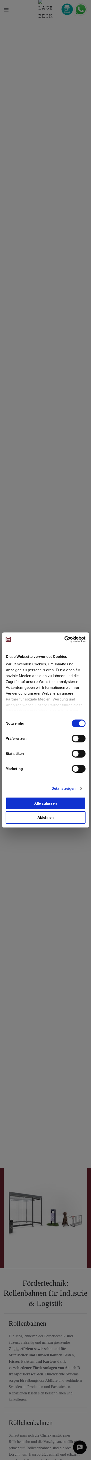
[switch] (78, 738)
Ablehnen (45, 817)
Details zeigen (63, 788)
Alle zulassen (45, 803)
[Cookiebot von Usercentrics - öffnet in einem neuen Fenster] (64, 639)
